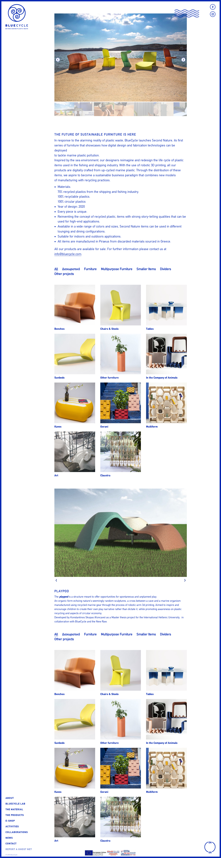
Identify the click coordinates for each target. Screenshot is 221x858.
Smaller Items (146, 269)
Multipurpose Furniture (116, 269)
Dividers (165, 269)
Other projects (64, 274)
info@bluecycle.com (67, 254)
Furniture (90, 269)
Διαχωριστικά (71, 269)
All (56, 269)
